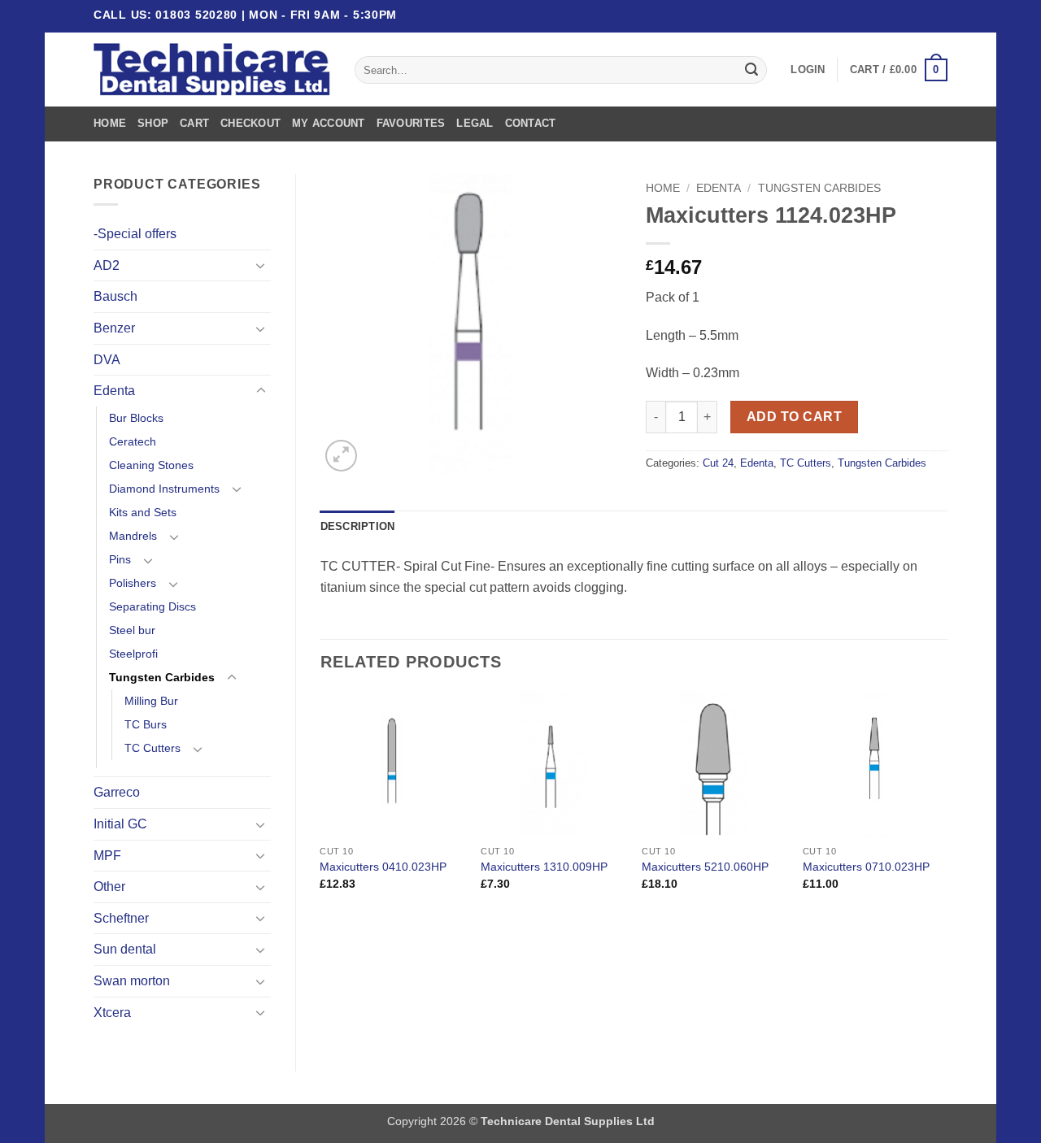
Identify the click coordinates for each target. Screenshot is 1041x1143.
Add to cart (794, 417)
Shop (152, 123)
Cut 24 (718, 463)
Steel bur (132, 630)
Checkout (250, 123)
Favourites (411, 123)
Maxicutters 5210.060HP (705, 866)
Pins (120, 559)
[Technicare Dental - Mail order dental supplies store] (212, 70)
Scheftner (121, 918)
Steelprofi (133, 653)
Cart (194, 123)
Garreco (117, 792)
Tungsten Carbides (162, 677)
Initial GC (120, 824)
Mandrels (133, 535)
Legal (474, 123)
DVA (107, 360)
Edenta (114, 391)
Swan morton (132, 981)
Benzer (114, 328)
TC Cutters (152, 747)
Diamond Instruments (164, 488)
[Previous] (321, 804)
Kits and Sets (142, 512)
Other (109, 886)
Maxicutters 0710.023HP (866, 866)
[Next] (946, 804)
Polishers (132, 582)
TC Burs (145, 724)
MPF (107, 856)
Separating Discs (152, 606)
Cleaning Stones (151, 465)
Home (110, 123)
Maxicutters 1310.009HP (544, 866)
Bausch (115, 296)
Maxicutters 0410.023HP (383, 866)
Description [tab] (357, 526)
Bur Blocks (136, 417)
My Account (328, 123)
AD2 (107, 265)
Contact (530, 123)
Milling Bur (151, 700)
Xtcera (112, 1012)
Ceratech (132, 441)
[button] (808, 70)
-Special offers (135, 234)
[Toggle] (261, 265)
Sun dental (125, 949)
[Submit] (751, 70)
